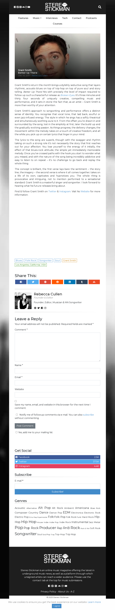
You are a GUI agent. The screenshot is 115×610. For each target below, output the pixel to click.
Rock (75, 527)
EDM (66, 512)
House (40, 522)
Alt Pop (44, 508)
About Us (63, 591)
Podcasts (91, 18)
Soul (39, 534)
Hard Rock (88, 517)
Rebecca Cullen (40, 75)
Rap (59, 528)
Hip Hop (28, 521)
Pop (19, 527)
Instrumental (80, 522)
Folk (51, 516)
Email (18, 377)
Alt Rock (57, 507)
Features (23, 18)
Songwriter (26, 533)
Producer (47, 527)
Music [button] (36, 18)
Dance (43, 512)
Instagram (65, 191)
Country (33, 512)
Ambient (69, 508)
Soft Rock (95, 528)
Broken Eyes (67, 95)
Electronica (77, 513)
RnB (66, 528)
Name (19, 365)
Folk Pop (59, 516)
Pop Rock (31, 528)
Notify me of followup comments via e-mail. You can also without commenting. (54, 416)
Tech (65, 18)
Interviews (52, 18)
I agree (56, 606)
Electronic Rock (92, 513)
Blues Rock (95, 508)
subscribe (88, 414)
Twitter (52, 191)
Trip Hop (70, 534)
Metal (97, 522)
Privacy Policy (48, 591)
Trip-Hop (60, 534)
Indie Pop (54, 522)
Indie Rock (65, 522)
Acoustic (20, 507)
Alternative (32, 508)
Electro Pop (22, 517)
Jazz (91, 522)
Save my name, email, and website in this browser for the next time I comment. (52, 406)
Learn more (94, 602)
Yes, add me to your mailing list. (35, 432)
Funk (79, 517)
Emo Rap (33, 517)
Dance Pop (55, 512)
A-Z (72, 591)
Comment (21, 329)
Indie (46, 522)
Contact (76, 18)
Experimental (42, 517)
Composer (21, 512)
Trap (53, 535)
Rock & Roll (85, 528)
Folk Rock (71, 517)
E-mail (19, 480)
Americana (82, 507)
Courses (57, 23)
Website (85, 191)
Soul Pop (46, 534)
